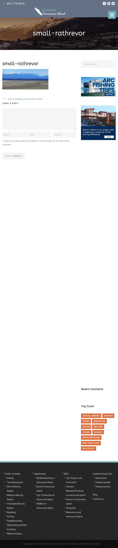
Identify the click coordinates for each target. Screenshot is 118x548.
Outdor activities (12, 474)
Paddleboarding (14, 521)
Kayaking (11, 512)
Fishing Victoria (102, 486)
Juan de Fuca (99, 421)
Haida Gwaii (101, 478)
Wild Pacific (89, 448)
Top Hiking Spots (15, 482)
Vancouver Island (91, 437)
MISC (66, 474)
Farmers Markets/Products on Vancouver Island (75, 490)
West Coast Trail (91, 443)
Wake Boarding (14, 533)
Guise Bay (108, 416)
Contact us (98, 499)
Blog (95, 494)
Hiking (86, 421)
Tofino (86, 432)
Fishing (10, 478)
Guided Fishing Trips (102, 474)
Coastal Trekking (91, 416)
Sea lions (98, 427)
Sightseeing (40, 474)
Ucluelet (98, 432)
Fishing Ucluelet (102, 482)
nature (86, 427)
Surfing (10, 516)
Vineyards (71, 508)
